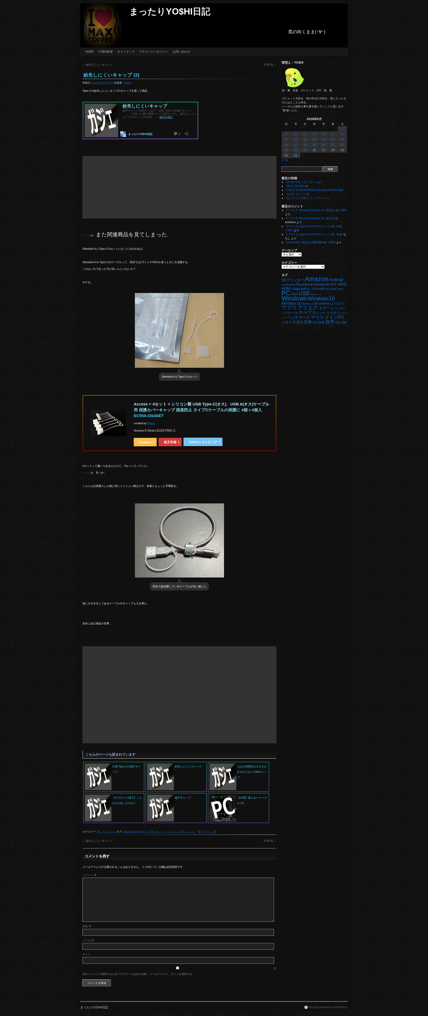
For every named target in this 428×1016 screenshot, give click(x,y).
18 (305, 144)
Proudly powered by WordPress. (328, 1007)
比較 (321, 322)
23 (286, 150)
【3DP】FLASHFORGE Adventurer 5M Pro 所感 (314, 190)
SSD (294, 294)
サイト (86, 954)
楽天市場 (170, 442)
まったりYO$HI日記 (169, 11)
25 (305, 150)
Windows (294, 298)
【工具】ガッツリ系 (297, 194)
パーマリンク (207, 831)
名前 (86, 926)
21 (333, 144)
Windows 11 (291, 303)
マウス (317, 317)
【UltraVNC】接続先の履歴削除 (304, 242)
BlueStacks (305, 284)
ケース (293, 313)
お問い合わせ (181, 51)
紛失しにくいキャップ (97, 64)
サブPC (321, 313)
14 (333, 139)
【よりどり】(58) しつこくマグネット (308, 198)
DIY (334, 284)
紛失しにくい (187, 831)
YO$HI (127, 82)
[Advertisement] (179, 187)
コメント (89, 875)
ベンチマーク (298, 317)
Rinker (151, 423)
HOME (89, 51)
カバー (335, 308)
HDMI (286, 289)
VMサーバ (315, 294)
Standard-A (130, 831)
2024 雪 (269, 64)
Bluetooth (322, 284)
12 (314, 139)
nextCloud (336, 289)
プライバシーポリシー (153, 51)
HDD (342, 284)
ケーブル (308, 312)
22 (342, 144)
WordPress (322, 303)
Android (336, 280)
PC (99, 831)
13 (323, 139)
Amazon (145, 442)
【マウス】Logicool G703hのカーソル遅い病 (312, 226)
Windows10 (321, 298)
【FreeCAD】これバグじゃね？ (304, 182)
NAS (327, 289)
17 (295, 144)
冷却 (315, 322)
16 (286, 144)
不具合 (298, 322)
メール (88, 940)
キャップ (160, 831)
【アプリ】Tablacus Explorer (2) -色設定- (310, 210)
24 (295, 150)
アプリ (289, 307)
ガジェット (109, 831)
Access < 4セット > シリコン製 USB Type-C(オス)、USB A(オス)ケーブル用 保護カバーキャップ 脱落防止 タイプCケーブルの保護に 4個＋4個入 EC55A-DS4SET (201, 410)
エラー (324, 308)
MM (321, 289)
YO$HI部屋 (105, 51)
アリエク (308, 307)
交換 (308, 322)
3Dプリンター (293, 280)
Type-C (142, 831)
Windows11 (308, 303)
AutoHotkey (289, 284)
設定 (338, 322)
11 (305, 139)
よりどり (337, 303)
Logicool (299, 289)
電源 (344, 322)
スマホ (331, 313)
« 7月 (285, 160)
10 (295, 139)
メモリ (287, 322)
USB (151, 831)
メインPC (334, 317)
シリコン (172, 831)
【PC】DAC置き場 (296, 186)
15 (342, 139)
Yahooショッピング (203, 442)
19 (314, 144)
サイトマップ (126, 51)
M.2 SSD (312, 289)
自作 (330, 321)
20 (323, 144)
